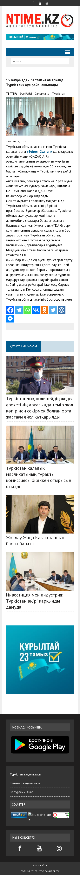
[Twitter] (53, 310)
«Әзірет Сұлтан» (39, 151)
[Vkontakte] (36, 310)
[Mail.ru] (61, 310)
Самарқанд (42, 93)
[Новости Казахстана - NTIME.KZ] (40, 20)
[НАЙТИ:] (40, 61)
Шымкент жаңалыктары (25, 783)
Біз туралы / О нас (21, 792)
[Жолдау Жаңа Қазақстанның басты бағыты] (40, 514)
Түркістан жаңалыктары (25, 774)
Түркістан (58, 93)
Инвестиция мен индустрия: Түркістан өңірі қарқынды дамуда (34, 601)
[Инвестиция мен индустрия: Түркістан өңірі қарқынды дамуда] (40, 571)
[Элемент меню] (33, 3)
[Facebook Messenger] (10, 319)
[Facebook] (10, 310)
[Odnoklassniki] (44, 310)
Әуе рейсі (26, 93)
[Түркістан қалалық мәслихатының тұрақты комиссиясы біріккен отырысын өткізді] (40, 445)
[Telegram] (19, 310)
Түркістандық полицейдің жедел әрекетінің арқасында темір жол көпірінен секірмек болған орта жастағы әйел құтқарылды (39, 407)
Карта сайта (40, 865)
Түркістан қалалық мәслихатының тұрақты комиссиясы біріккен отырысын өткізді (38, 477)
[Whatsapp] (27, 310)
